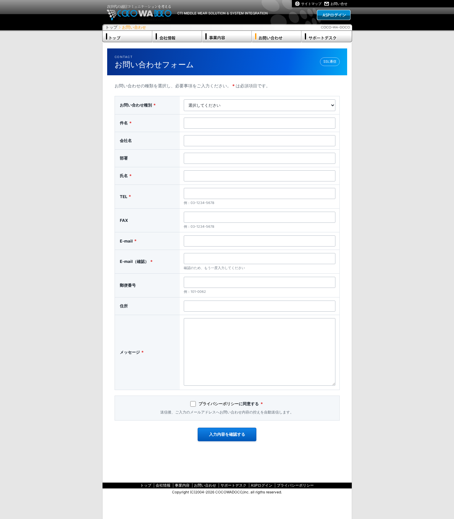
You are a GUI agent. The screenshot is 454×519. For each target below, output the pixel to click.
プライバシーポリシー (219, 403)
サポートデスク (233, 485)
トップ (111, 27)
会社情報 (163, 485)
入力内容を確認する (227, 434)
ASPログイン (261, 485)
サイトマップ (311, 4)
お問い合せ (338, 4)
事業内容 (182, 485)
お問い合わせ (205, 485)
